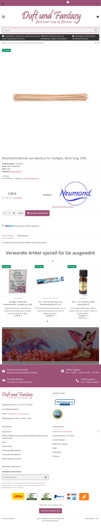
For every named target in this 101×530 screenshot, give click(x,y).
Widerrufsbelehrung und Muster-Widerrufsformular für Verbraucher (25, 436)
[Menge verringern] (4, 213)
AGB (3, 442)
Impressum (6, 431)
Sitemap (55, 456)
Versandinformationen (11, 454)
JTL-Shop (96, 518)
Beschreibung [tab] (7, 235)
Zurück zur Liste (8, 43)
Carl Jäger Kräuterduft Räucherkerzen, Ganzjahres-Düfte (18, 303)
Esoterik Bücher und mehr (63, 435)
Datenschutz (7, 446)
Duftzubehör (16, 171)
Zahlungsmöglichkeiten (11, 450)
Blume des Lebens (60, 444)
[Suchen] (96, 30)
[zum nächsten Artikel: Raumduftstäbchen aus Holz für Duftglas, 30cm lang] (95, 43)
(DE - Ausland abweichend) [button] (29, 178)
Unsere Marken (58, 440)
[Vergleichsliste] (66, 3)
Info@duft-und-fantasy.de (18, 414)
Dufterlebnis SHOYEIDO (62, 431)
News (54, 448)
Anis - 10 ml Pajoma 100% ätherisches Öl (83, 303)
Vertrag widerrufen (50, 511)
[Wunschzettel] (97, 3)
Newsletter (56, 452)
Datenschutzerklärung (37, 483)
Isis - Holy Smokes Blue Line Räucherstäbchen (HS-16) (50, 303)
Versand (19, 198)
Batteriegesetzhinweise (11, 458)
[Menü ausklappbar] (3, 16)
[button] (34, 3)
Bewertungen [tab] (22, 235)
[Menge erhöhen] (14, 213)
